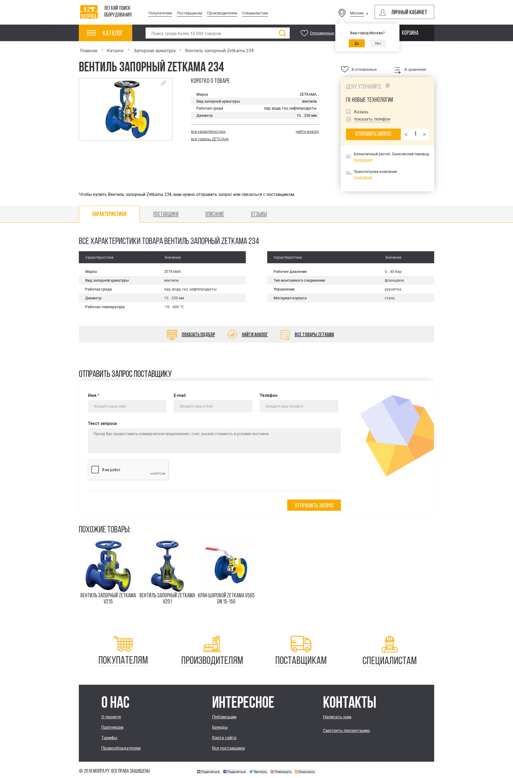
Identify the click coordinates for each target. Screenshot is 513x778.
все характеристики (208, 131)
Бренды (220, 727)
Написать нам (337, 717)
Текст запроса (102, 423)
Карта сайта (224, 738)
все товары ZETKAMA (210, 138)
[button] (163, 83)
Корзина (410, 33)
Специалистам (255, 13)
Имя (93, 395)
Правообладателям (121, 748)
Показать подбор (198, 335)
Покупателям (160, 13)
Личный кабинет (409, 13)
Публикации (224, 717)
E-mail (180, 395)
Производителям (222, 13)
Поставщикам (189, 13)
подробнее (363, 159)
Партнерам (112, 727)
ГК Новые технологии (369, 100)
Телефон (268, 395)
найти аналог (307, 131)
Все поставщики (228, 748)
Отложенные (322, 33)
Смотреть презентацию (346, 730)
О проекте (111, 717)
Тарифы (109, 738)
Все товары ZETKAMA (314, 335)
